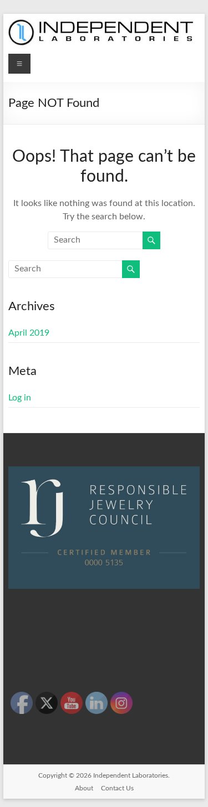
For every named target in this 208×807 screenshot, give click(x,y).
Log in (19, 397)
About (84, 788)
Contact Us (117, 788)
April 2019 (28, 332)
